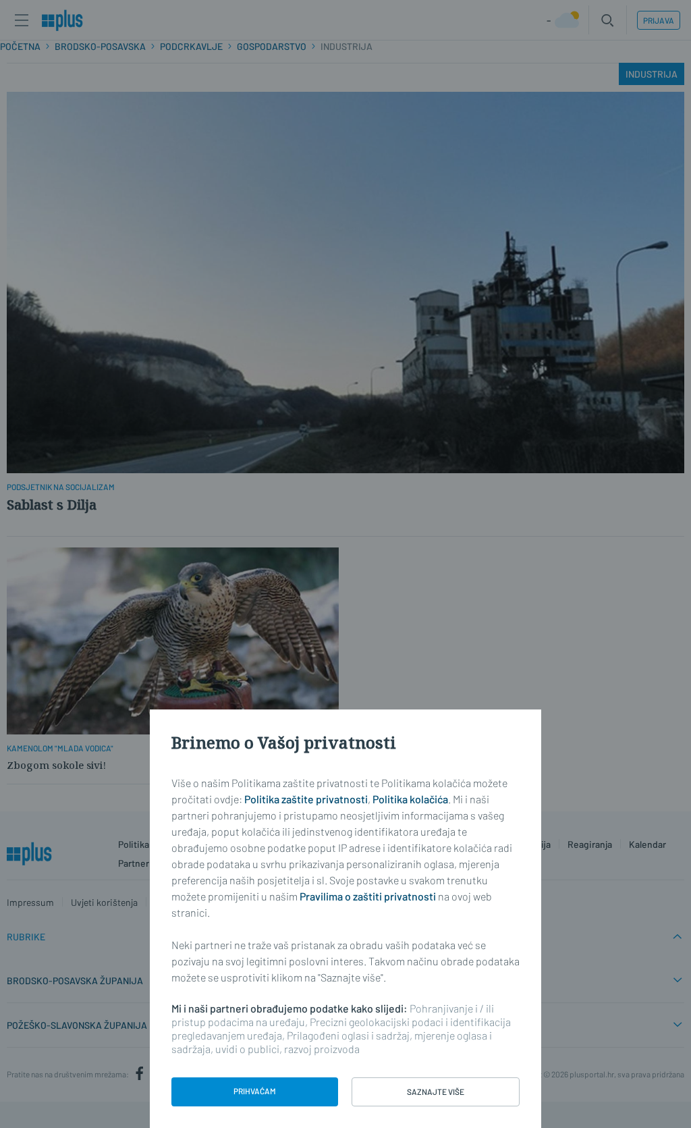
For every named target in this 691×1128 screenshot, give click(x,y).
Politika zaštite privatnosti (306, 799)
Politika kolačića (410, 799)
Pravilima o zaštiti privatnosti (368, 896)
